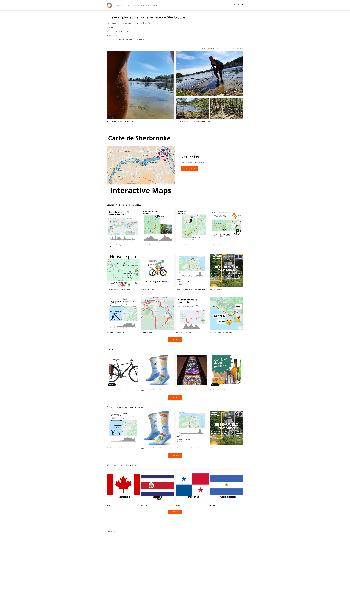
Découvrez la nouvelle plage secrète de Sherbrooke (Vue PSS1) (193, 121)
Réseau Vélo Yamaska (216, 290)
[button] (234, 5)
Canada (109, 505)
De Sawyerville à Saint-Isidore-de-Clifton (118, 290)
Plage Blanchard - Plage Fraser (218, 245)
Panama (177, 505)
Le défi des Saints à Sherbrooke (184, 333)
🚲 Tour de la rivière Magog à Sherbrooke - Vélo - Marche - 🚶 (121, 245)
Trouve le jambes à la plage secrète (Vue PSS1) (120, 121)
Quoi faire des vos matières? (218, 389)
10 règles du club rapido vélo (149, 290)
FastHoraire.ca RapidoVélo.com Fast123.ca (233, 531)
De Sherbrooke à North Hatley (183, 245)
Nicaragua (212, 505)
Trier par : (203, 48)
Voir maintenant (189, 168)
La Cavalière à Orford (147, 245)
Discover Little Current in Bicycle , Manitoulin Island (190, 290)
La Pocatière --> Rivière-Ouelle (115, 333)
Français (110, 531)
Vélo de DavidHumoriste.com (115, 389)
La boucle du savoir (146, 333)
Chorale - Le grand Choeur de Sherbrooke (187, 389)
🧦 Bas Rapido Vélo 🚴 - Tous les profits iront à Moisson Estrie (157, 390)
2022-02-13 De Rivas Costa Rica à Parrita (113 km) (223, 333)
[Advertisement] (54, 565)
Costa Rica (144, 505)
